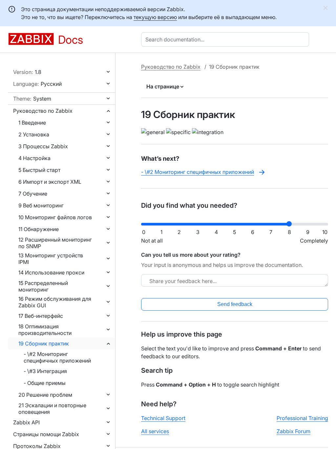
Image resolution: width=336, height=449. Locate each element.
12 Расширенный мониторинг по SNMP (55, 242)
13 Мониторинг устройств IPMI (50, 258)
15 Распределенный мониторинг (43, 286)
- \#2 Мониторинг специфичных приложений (57, 357)
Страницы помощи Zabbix (46, 434)
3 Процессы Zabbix (43, 146)
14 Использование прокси (51, 272)
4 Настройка (34, 158)
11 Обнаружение (38, 229)
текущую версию (155, 17)
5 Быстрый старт (39, 170)
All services (155, 431)
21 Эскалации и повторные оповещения (52, 408)
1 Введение (32, 122)
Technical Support (163, 418)
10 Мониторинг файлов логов (55, 217)
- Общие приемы (45, 383)
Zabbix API (26, 422)
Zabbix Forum (293, 431)
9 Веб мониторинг (41, 205)
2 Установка (33, 134)
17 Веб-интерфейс (40, 316)
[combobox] (226, 39)
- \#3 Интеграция (45, 371)
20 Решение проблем (45, 394)
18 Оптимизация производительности (45, 329)
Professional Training (302, 418)
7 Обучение (32, 193)
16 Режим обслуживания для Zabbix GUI (54, 302)
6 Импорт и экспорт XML (49, 181)
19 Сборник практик (43, 343)
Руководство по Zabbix (43, 110)
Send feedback (234, 304)
